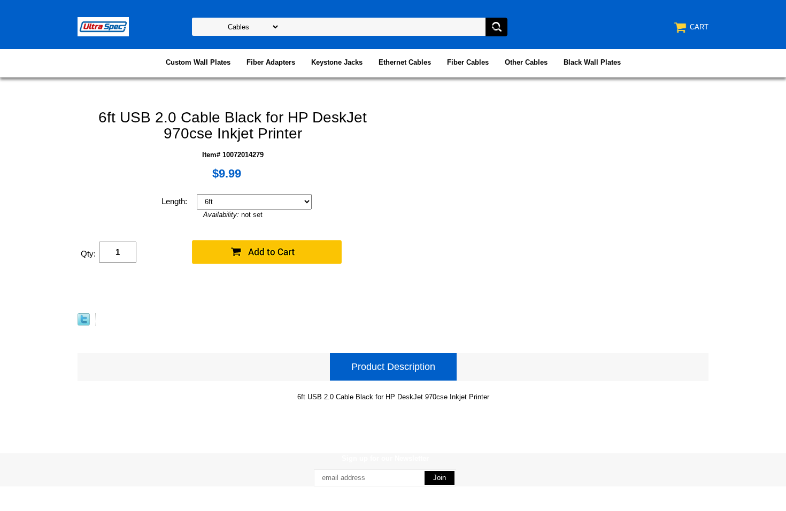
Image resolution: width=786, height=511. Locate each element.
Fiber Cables (468, 62)
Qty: (88, 253)
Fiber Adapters (270, 62)
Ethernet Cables (405, 62)
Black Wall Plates (592, 62)
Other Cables (526, 62)
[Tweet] (84, 323)
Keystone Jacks (337, 62)
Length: (175, 201)
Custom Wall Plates (198, 62)
